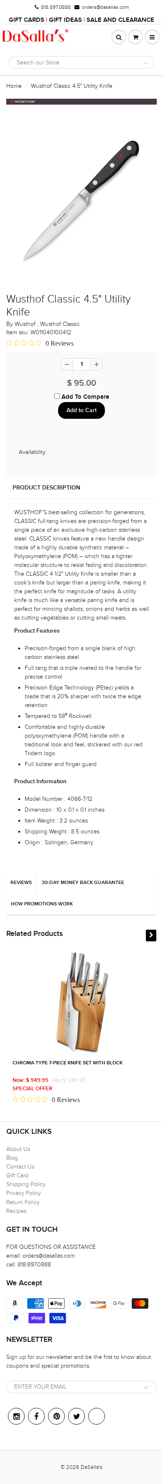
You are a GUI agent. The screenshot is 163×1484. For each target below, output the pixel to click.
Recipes (16, 1211)
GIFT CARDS (26, 20)
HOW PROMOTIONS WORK (42, 904)
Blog (12, 1157)
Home (14, 86)
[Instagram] (16, 1416)
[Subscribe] (146, 1387)
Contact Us (20, 1166)
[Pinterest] (56, 1416)
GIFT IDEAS (65, 20)
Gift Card (17, 1175)
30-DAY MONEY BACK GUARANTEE (83, 882)
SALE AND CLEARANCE (120, 20)
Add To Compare (84, 397)
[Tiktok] (96, 1416)
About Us (18, 1149)
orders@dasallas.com (105, 7)
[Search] (145, 62)
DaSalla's (91, 1467)
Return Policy (23, 1202)
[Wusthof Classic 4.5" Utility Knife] (81, 200)
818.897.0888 (56, 7)
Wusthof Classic (60, 324)
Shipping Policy (26, 1184)
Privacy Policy (23, 1193)
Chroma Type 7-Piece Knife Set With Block (67, 1063)
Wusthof (26, 324)
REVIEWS (21, 882)
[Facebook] (36, 1416)
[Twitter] (76, 1416)
